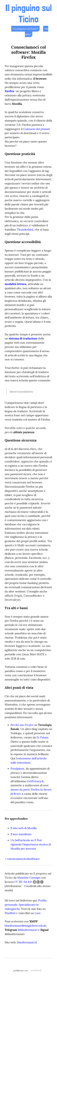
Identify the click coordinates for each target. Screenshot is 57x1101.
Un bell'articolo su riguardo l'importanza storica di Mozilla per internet (31, 844)
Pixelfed (10, 913)
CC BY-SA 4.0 (23, 882)
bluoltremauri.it (27, 942)
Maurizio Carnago (28, 877)
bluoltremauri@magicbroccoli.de (25, 925)
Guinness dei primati (36, 129)
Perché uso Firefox (22, 725)
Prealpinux (17, 768)
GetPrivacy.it (35, 781)
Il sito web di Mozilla (24, 828)
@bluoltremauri (27, 930)
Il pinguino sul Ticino (28, 13)
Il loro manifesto (21, 834)
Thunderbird (25, 229)
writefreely (36, 970)
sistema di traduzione (23, 338)
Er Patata (42, 737)
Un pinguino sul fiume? (25, 28)
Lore (37, 913)
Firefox (9, 91)
